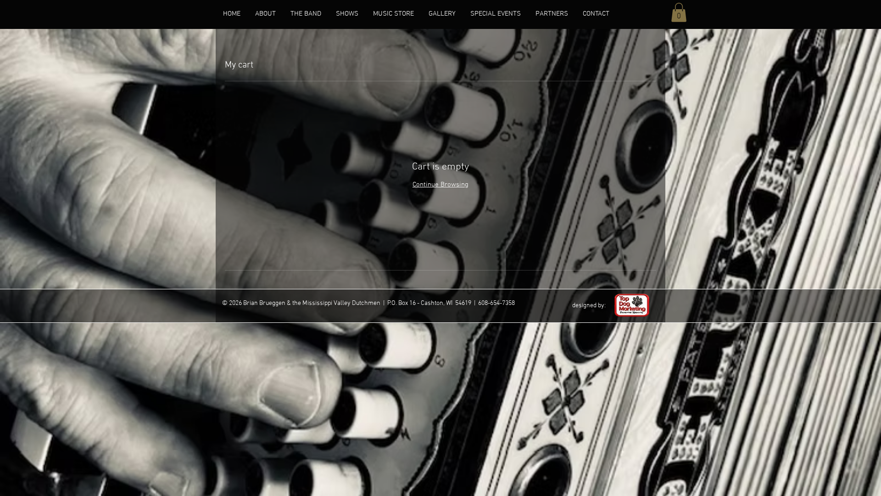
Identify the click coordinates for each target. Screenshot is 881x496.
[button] (679, 12)
